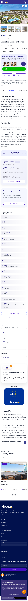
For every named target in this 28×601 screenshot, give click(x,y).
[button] (14, 153)
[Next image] (26, 14)
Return (21, 75)
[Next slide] (16, 494)
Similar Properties (23, 90)
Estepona (4, 544)
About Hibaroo (4, 555)
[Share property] (23, 6)
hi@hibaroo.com (8, 575)
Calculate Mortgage (6, 530)
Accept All (20, 597)
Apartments (4, 525)
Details (2, 90)
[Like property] (24, 464)
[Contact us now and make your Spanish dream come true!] (25, 442)
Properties (3, 522)
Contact (3, 557)
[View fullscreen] (26, 22)
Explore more (6, 457)
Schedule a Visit (15, 313)
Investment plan (5, 527)
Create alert (15, 203)
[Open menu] (25, 2)
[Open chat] (24, 592)
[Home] (1, 35)
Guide (2, 533)
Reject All (8, 597)
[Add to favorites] (26, 6)
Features (11, 90)
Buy (5, 35)
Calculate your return (15, 181)
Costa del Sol (4, 540)
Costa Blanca (4, 548)
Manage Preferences (14, 594)
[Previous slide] (12, 494)
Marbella (4, 542)
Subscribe (14, 569)
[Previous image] (2, 14)
